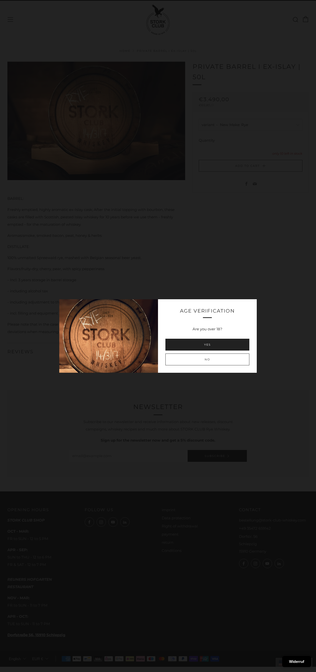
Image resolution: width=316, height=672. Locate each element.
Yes (207, 344)
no (207, 359)
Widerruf (296, 661)
